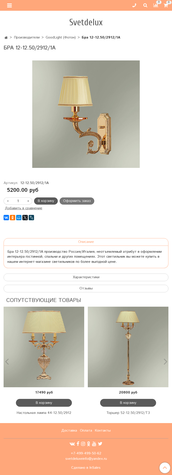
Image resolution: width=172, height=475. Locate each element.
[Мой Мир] (19, 217)
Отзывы (86, 288)
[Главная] (6, 38)
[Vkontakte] (72, 444)
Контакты (103, 430)
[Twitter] (100, 444)
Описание (86, 241)
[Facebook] (78, 444)
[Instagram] (83, 444)
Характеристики (86, 277)
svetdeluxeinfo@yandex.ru (86, 458)
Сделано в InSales (86, 468)
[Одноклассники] (12, 217)
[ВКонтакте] (6, 217)
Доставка (69, 430)
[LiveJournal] (31, 217)
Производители (27, 37)
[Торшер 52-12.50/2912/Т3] (128, 347)
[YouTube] (94, 444)
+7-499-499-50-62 (86, 453)
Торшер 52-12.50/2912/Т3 (128, 412)
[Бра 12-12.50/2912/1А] (86, 114)
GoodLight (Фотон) (61, 37)
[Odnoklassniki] (88, 444)
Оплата (86, 430)
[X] (25, 217)
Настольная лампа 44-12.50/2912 (44, 412)
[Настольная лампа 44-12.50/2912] (44, 347)
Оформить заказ (77, 200)
